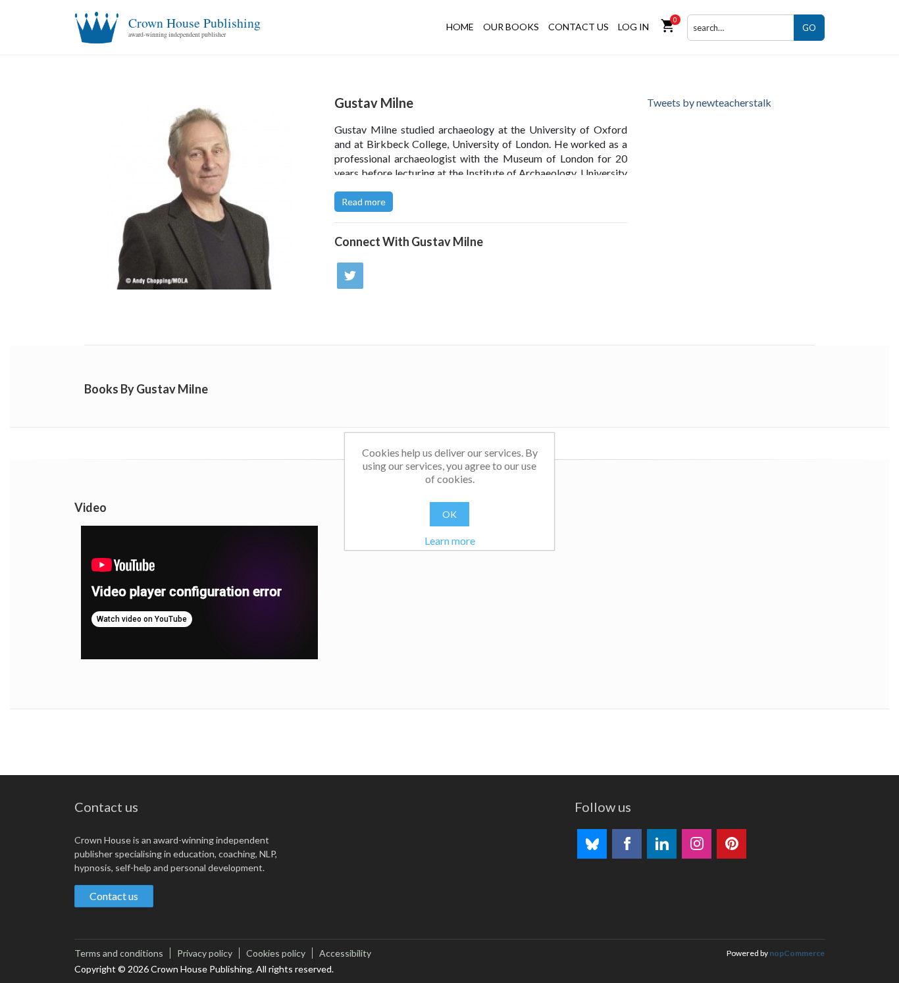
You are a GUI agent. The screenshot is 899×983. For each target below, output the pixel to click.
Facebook (627, 844)
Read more (364, 201)
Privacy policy (204, 953)
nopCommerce (797, 953)
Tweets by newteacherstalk (709, 102)
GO (809, 27)
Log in (633, 26)
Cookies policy (275, 953)
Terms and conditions (118, 953)
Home (460, 26)
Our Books (511, 26)
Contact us (578, 26)
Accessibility (345, 953)
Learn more (449, 540)
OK (449, 514)
